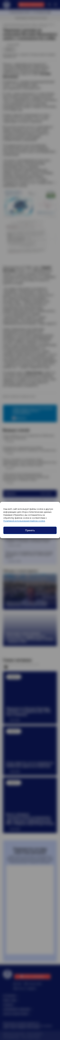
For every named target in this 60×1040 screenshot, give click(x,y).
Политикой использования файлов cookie (24, 521)
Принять (30, 530)
